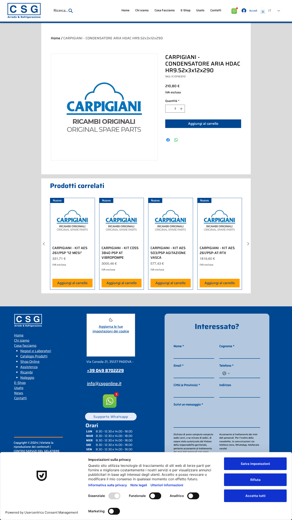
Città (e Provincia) (187, 385)
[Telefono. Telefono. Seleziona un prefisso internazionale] (226, 373)
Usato (18, 388)
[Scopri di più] (111, 321)
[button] (63, 10)
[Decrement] (168, 108)
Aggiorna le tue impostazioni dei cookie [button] (111, 329)
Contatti (20, 398)
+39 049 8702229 (105, 370)
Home (55, 38)
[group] (146, 244)
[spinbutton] (175, 108)
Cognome (226, 346)
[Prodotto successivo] (248, 243)
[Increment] (181, 108)
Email (178, 365)
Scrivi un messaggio (188, 404)
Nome (179, 346)
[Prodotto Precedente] (43, 243)
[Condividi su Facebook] (168, 139)
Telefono (226, 365)
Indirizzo (225, 385)
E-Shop (20, 382)
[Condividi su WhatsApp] (176, 139)
